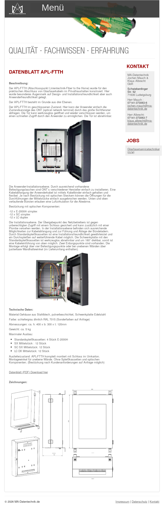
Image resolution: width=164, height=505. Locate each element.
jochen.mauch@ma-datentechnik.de (139, 107)
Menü (53, 8)
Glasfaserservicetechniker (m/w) (143, 150)
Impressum (122, 501)
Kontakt (154, 501)
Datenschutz (139, 501)
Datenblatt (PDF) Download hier (28, 372)
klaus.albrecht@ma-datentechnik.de (139, 122)
